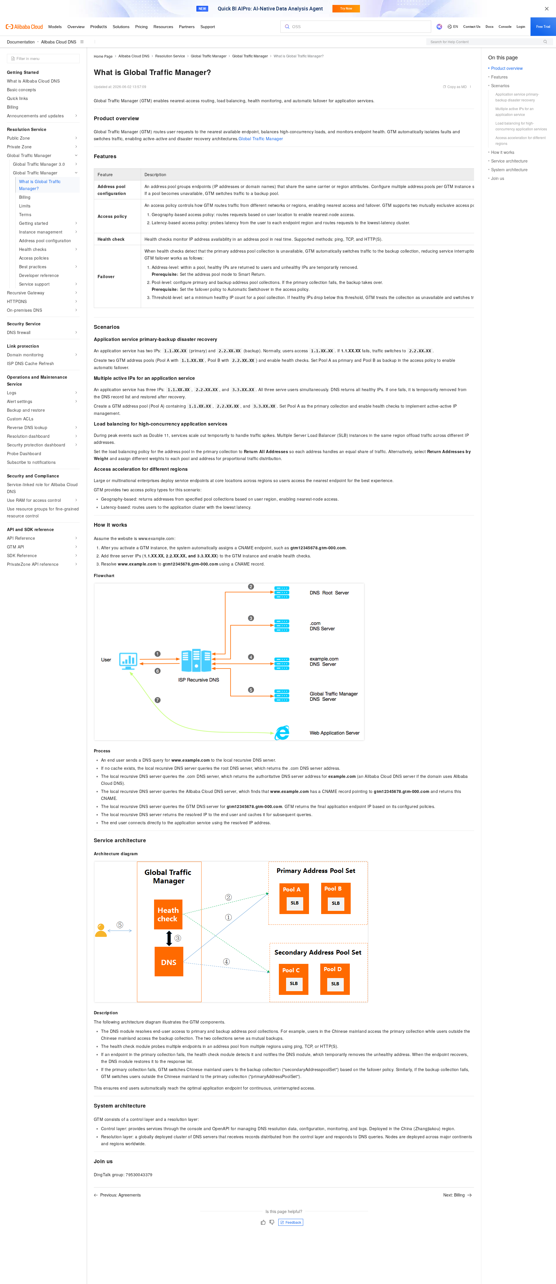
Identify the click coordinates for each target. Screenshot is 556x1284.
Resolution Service (170, 55)
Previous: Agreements (120, 1195)
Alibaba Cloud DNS (58, 42)
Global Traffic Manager (208, 55)
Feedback (293, 1222)
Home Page (103, 56)
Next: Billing (454, 1195)
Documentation (21, 42)
